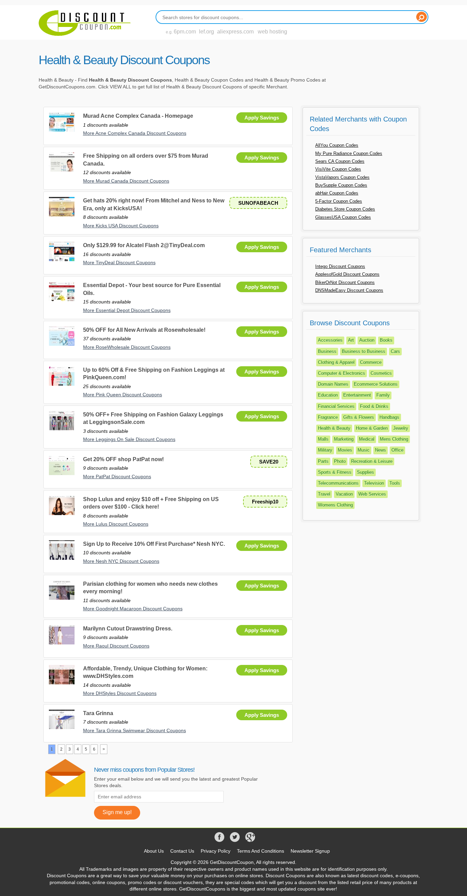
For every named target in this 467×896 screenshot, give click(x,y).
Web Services (372, 494)
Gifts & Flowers (358, 417)
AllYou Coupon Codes (336, 145)
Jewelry (400, 428)
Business (327, 351)
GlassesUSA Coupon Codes (343, 217)
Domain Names (333, 384)
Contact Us (182, 851)
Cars (395, 351)
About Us (154, 851)
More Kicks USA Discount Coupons (121, 225)
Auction (366, 340)
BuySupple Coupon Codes (341, 185)
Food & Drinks (374, 406)
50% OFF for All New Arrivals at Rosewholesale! (144, 330)
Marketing (343, 439)
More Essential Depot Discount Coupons (127, 310)
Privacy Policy (215, 851)
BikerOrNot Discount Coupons (345, 282)
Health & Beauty (334, 428)
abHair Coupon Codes (336, 193)
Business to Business (363, 351)
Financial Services (336, 406)
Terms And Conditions (260, 851)
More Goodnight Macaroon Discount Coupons (133, 608)
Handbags (389, 417)
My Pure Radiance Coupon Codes (348, 153)
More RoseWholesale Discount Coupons (127, 347)
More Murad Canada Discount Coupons (126, 181)
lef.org (206, 31)
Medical (366, 439)
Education (328, 395)
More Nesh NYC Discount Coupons (121, 561)
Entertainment (357, 395)
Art (351, 340)
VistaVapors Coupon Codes (342, 177)
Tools (394, 483)
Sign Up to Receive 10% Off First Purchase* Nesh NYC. (154, 544)
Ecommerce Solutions (376, 384)
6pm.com (185, 31)
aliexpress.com (235, 31)
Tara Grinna (98, 713)
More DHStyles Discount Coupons (120, 693)
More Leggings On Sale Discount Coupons (129, 439)
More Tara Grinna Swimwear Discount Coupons (134, 730)
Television (374, 483)
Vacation (344, 494)
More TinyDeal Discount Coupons (119, 262)
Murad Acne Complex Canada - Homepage (138, 116)
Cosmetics (381, 373)
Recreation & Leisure (371, 461)
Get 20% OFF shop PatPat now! (123, 459)
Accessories (330, 340)
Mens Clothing (394, 439)
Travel (324, 494)
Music (364, 450)
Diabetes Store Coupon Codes (345, 209)
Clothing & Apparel (336, 362)
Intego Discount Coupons (340, 266)
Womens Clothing (335, 505)
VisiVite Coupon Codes (338, 169)
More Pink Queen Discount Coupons (122, 394)
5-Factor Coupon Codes (338, 201)
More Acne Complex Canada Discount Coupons (134, 133)
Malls (323, 439)
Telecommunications (338, 483)
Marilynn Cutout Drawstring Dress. (127, 628)
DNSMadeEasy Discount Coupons (349, 290)
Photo (340, 461)
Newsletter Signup (310, 851)
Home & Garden (372, 428)
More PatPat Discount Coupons (117, 476)
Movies (345, 450)
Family (383, 395)
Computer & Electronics (341, 373)
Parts (323, 461)
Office (397, 450)
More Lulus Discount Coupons (115, 524)
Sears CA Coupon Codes (339, 161)
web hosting (272, 31)
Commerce (371, 362)
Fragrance (328, 417)
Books (386, 340)
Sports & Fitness (334, 472)
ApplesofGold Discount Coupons (347, 274)
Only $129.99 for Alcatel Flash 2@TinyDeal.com (144, 245)
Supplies (365, 472)
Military (325, 450)
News (380, 450)
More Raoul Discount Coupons (116, 646)
